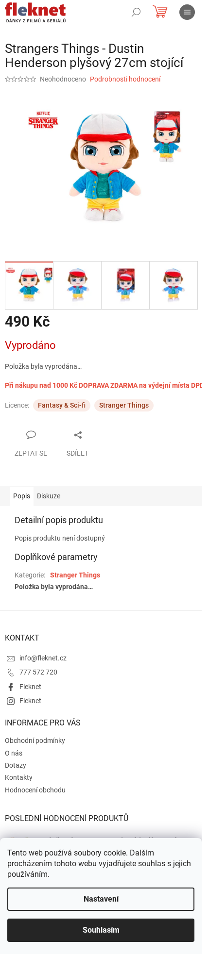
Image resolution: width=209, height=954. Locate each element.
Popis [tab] (21, 496)
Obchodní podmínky (35, 740)
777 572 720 (38, 672)
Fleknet (30, 687)
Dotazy (15, 765)
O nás (13, 753)
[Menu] (187, 12)
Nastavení (101, 899)
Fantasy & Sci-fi (62, 405)
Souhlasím (101, 930)
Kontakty (19, 777)
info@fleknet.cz (43, 658)
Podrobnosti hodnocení (125, 79)
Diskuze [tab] (48, 496)
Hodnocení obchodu (35, 790)
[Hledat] (136, 12)
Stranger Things (124, 405)
